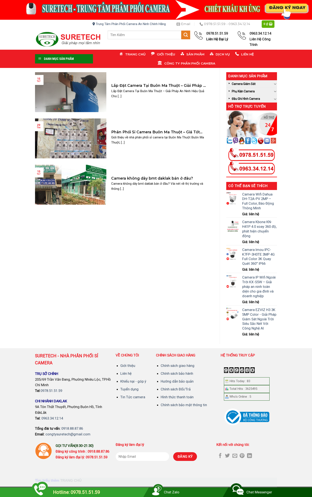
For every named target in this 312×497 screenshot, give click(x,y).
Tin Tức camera (132, 397)
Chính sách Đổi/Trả (176, 389)
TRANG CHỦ (71, 480)
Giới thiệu (127, 365)
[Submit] (185, 35)
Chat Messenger (259, 492)
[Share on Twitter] (227, 456)
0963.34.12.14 (52, 418)
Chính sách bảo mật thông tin (184, 405)
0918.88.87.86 (72, 428)
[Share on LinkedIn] (249, 456)
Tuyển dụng (129, 389)
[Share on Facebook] (220, 456)
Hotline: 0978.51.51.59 (76, 492)
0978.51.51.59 (51, 391)
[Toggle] (275, 83)
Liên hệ (126, 373)
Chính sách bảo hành (177, 373)
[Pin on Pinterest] (242, 456)
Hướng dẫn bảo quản (177, 381)
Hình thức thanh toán (177, 397)
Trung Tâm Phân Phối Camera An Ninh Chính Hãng (130, 24)
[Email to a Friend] (234, 456)
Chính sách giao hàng (177, 365)
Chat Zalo (171, 492)
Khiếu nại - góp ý (133, 381)
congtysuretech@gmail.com (67, 434)
